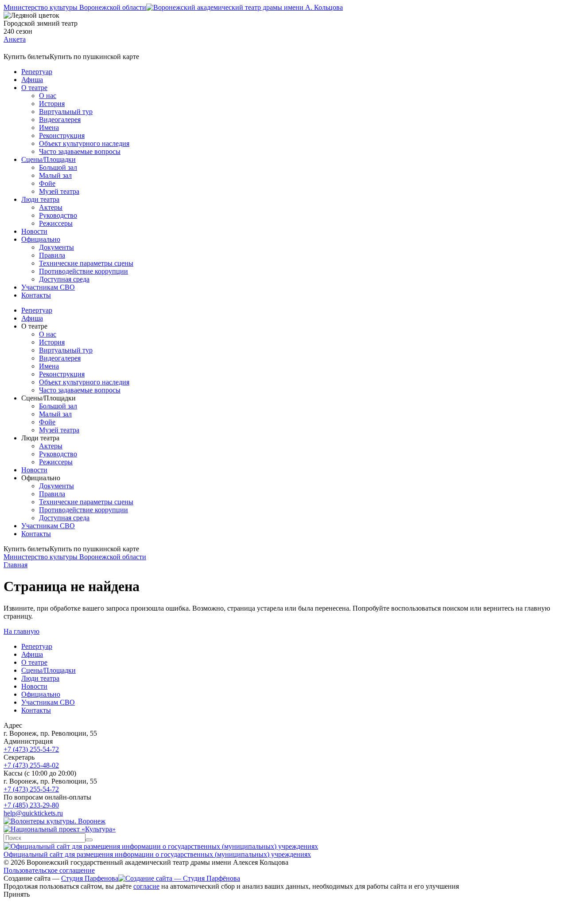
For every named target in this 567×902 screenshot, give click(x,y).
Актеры (50, 207)
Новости (34, 231)
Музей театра (59, 191)
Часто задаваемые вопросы (79, 151)
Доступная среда (64, 279)
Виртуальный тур (66, 111)
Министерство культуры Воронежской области (75, 7)
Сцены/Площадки (48, 159)
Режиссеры (56, 223)
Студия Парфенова (89, 878)
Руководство (58, 215)
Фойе (47, 183)
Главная (15, 565)
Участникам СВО (48, 287)
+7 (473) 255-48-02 (31, 765)
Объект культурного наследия (84, 143)
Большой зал (58, 167)
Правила (52, 255)
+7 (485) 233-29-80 (31, 805)
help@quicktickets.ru (33, 813)
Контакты (36, 295)
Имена (49, 127)
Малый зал (55, 175)
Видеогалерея (60, 119)
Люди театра (40, 199)
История (52, 103)
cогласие (146, 886)
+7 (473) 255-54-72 (31, 749)
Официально (40, 239)
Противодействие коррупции (83, 271)
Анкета (15, 39)
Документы (56, 247)
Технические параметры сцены (86, 263)
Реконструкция (62, 135)
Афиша (32, 79)
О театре (34, 87)
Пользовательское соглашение (49, 870)
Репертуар (36, 71)
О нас (47, 95)
